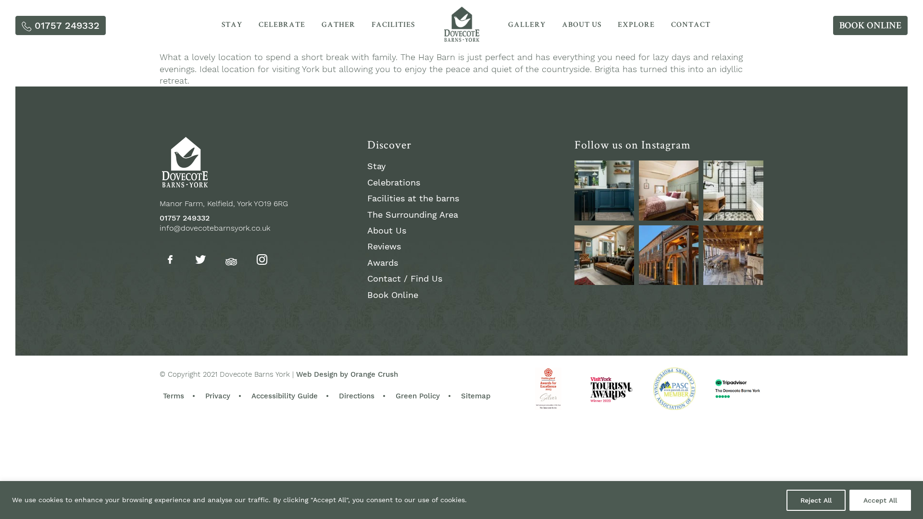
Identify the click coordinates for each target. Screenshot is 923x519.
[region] (461, 500)
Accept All (880, 500)
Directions (356, 396)
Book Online (392, 295)
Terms (173, 396)
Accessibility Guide (284, 396)
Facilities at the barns (413, 198)
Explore (636, 25)
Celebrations (393, 182)
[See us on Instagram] (604, 190)
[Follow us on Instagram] (262, 260)
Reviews (384, 246)
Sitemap (475, 396)
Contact (691, 25)
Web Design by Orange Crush (347, 374)
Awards (382, 263)
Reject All (816, 500)
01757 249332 (185, 217)
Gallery (527, 25)
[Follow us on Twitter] (200, 260)
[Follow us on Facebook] (170, 260)
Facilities (393, 25)
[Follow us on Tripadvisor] (231, 260)
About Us (581, 25)
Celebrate (282, 25)
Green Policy (418, 396)
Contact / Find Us (404, 278)
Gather (338, 25)
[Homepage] (461, 39)
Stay (232, 25)
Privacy (217, 396)
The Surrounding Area (412, 215)
